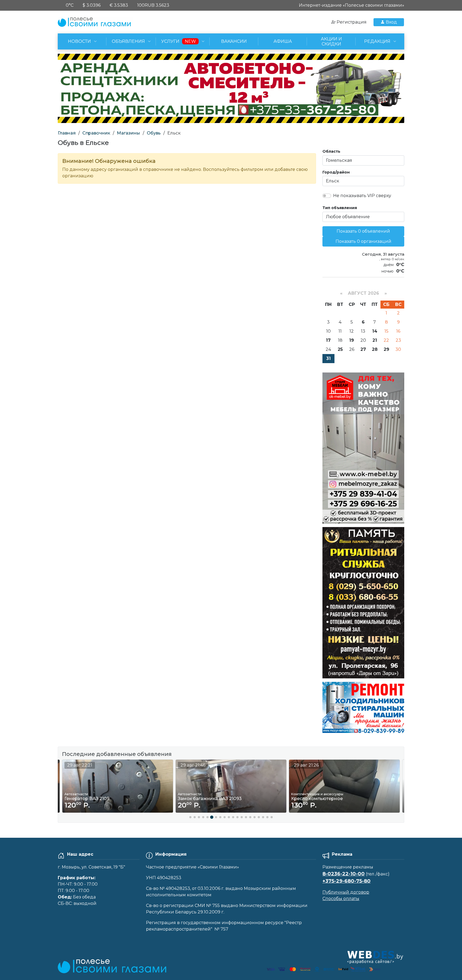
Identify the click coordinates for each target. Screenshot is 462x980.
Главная (67, 133)
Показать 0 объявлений (363, 231)
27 (363, 349)
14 (374, 331)
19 (351, 340)
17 (328, 340)
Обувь (154, 133)
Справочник (96, 133)
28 (375, 349)
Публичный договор (345, 892)
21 (374, 340)
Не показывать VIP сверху (362, 195)
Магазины (128, 133)
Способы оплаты (340, 898)
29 (386, 349)
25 (340, 349)
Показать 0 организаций (363, 241)
